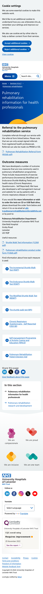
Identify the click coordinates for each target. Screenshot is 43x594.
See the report (12, 545)
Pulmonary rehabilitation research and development (20, 404)
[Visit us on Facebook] (14, 493)
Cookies (34, 558)
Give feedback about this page (15, 377)
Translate (24, 513)
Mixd (20, 577)
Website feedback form (11, 567)
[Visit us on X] (27, 493)
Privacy (26, 558)
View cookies (8, 54)
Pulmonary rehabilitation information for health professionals (19, 394)
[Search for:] (27, 76)
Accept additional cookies (16, 43)
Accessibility (15, 558)
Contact (5, 558)
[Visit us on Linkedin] (7, 493)
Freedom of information (11, 564)
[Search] (38, 76)
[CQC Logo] (12, 525)
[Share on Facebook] (17, 372)
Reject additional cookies (16, 49)
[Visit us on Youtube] (34, 493)
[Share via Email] (23, 372)
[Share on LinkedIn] (4, 372)
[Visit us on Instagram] (21, 493)
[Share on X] (10, 372)
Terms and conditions (10, 561)
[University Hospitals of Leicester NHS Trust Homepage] (10, 67)
